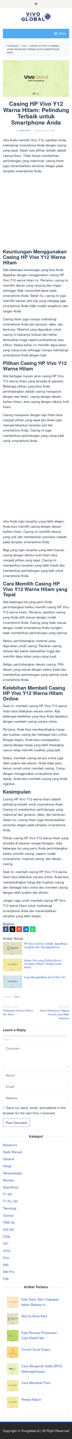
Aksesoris (10, 1144)
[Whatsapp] (33, 929)
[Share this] (6, 929)
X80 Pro (8, 1271)
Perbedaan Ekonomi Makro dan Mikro (18, 1010)
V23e (6, 1236)
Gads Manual (12, 1151)
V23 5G (8, 1229)
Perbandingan (12, 1173)
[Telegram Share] (26, 929)
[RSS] (36, 4)
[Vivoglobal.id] (36, 15)
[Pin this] (19, 929)
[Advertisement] (36, 211)
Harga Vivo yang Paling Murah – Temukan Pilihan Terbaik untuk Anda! (43, 963)
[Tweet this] (12, 929)
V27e (6, 1250)
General (8, 1158)
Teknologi (9, 1208)
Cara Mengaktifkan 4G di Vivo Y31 (45, 977)
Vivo (16, 996)
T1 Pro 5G (10, 1201)
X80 (5, 1264)
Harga (7, 1165)
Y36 (5, 1278)
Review (8, 1180)
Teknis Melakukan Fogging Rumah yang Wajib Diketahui (54, 1012)
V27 (5, 1243)
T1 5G (7, 1194)
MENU (62, 33)
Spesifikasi (11, 1187)
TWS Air (9, 1222)
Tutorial (8, 1215)
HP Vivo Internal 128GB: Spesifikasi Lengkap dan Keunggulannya (45, 945)
